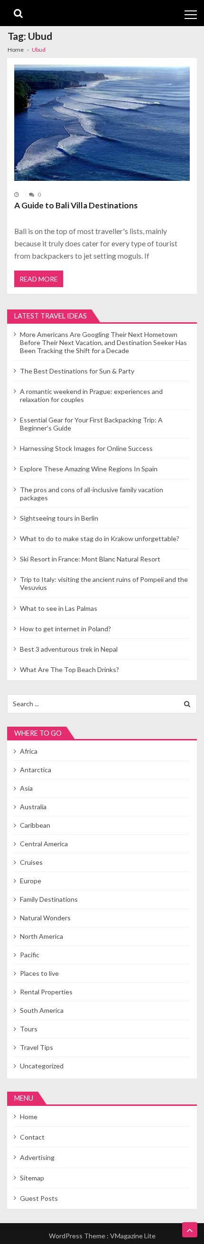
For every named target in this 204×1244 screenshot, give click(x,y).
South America (42, 1010)
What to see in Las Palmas (58, 608)
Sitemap (32, 1178)
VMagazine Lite (133, 1236)
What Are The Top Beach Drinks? (69, 669)
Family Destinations (49, 899)
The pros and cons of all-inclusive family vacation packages (91, 494)
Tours (28, 1029)
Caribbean (35, 825)
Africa (28, 751)
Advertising (37, 1157)
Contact (32, 1137)
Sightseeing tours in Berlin (59, 518)
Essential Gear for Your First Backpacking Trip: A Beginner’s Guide (91, 424)
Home (28, 1117)
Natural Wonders (45, 918)
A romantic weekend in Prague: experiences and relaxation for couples (91, 395)
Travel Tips (36, 1047)
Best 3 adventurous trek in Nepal (69, 649)
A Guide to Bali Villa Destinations (76, 205)
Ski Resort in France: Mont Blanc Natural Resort (90, 559)
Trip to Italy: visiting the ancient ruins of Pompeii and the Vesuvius (104, 583)
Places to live (39, 973)
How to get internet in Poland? (65, 629)
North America (41, 936)
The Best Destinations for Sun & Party (77, 371)
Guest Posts (39, 1198)
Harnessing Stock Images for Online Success (86, 448)
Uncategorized (42, 1066)
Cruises (31, 862)
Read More (38, 279)
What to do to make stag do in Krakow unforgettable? (99, 538)
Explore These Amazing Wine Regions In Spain (89, 469)
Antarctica (35, 770)
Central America (44, 844)
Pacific (29, 955)
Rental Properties (46, 992)
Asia (26, 788)
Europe (30, 881)
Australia (33, 807)
